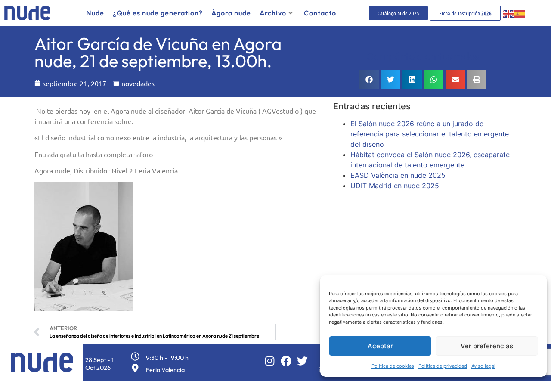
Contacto (320, 13)
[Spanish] (520, 13)
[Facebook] (286, 361)
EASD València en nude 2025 (398, 175)
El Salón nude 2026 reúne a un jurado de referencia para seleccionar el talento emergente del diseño (429, 134)
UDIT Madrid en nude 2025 (394, 185)
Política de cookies (392, 366)
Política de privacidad (442, 366)
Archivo (273, 13)
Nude (95, 13)
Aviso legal (483, 366)
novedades (138, 83)
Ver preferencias (487, 346)
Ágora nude (231, 13)
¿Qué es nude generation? (158, 13)
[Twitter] (302, 361)
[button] (369, 79)
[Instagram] (269, 361)
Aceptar (380, 346)
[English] (508, 13)
